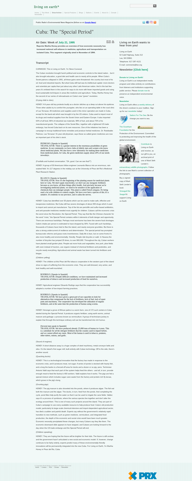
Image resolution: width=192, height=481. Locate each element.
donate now (143, 91)
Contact (44, 467)
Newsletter (38, 14)
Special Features (70, 13)
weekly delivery (145, 105)
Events (96, 13)
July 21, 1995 (67, 42)
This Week (45, 13)
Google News (90, 22)
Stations (89, 13)
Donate (113, 13)
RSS (50, 467)
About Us (105, 13)
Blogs (81, 13)
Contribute (145, 144)
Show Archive (57, 13)
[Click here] (140, 69)
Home (37, 13)
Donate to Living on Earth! (131, 77)
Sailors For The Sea (138, 115)
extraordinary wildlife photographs (133, 167)
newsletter (132, 111)
